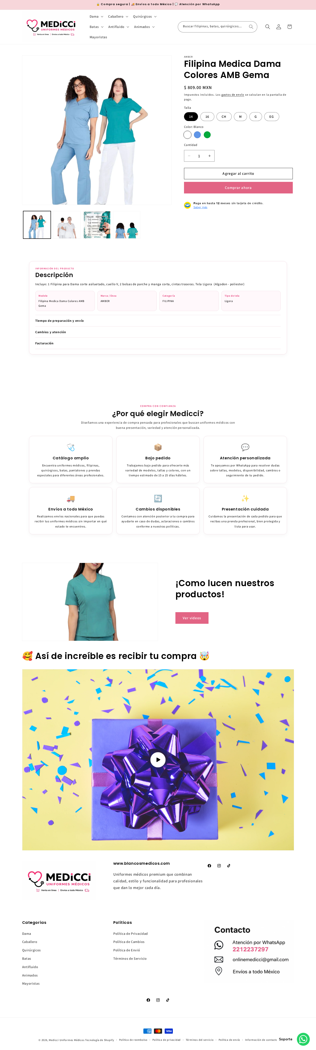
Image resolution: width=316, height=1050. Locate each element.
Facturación (44, 343)
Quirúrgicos (31, 950)
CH (224, 116)
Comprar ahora (238, 187)
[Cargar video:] (158, 759)
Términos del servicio (200, 1040)
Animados (30, 975)
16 (207, 116)
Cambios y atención (50, 332)
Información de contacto (261, 1040)
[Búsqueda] (251, 26)
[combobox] (217, 26)
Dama (26, 933)
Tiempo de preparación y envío (59, 321)
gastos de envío (232, 95)
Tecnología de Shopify (99, 1040)
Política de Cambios (129, 942)
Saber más (200, 207)
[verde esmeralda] (207, 134)
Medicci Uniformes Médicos (66, 1040)
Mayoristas (31, 983)
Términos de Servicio (130, 958)
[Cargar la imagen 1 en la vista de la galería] (37, 225)
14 (191, 116)
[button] (96, 16)
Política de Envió (126, 950)
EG (271, 116)
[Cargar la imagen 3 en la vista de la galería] (97, 225)
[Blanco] (187, 134)
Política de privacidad (166, 1040)
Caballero (29, 942)
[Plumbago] (197, 134)
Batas (26, 958)
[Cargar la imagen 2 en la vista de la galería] (67, 225)
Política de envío (229, 1040)
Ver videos (192, 617)
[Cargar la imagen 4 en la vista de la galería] (127, 225)
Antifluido (30, 967)
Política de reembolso (133, 1040)
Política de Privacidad (130, 933)
